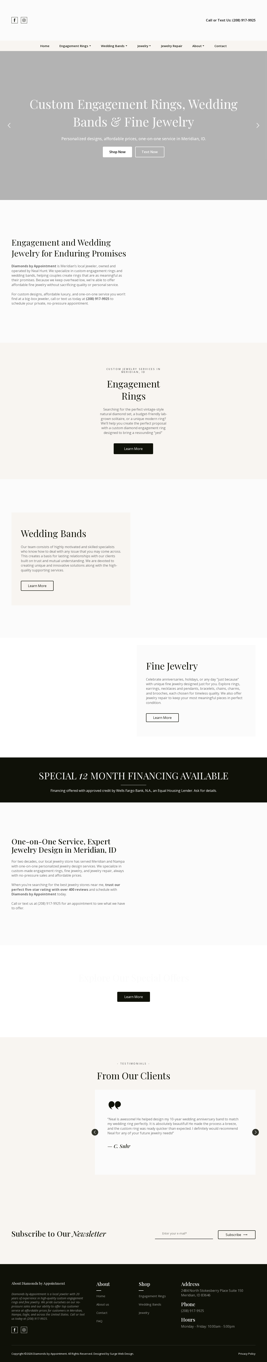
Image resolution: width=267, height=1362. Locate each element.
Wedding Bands (113, 46)
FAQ (99, 1321)
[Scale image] (29, 1200)
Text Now (150, 152)
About (197, 46)
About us (102, 1304)
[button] (14, 20)
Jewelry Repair (171, 46)
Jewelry (142, 46)
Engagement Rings (73, 46)
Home (44, 46)
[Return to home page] (133, 20)
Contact (220, 46)
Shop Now (117, 152)
